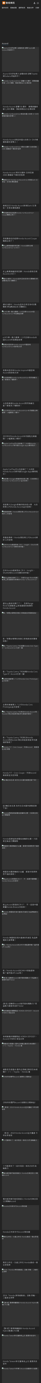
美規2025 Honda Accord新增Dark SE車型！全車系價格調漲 (19, 206)
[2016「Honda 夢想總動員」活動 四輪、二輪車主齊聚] (20, 1281)
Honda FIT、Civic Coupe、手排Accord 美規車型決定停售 (20, 774)
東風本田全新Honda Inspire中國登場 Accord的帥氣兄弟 (19, 371)
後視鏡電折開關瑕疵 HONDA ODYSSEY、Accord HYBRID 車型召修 (20, 1037)
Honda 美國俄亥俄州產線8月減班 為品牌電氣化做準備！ (20, 938)
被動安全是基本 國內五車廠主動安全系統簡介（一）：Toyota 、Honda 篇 (20, 1070)
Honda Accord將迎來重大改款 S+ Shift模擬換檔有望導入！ (20, 140)
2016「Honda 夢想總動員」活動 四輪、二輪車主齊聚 (20, 1296)
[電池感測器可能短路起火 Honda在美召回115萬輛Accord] (20, 1184)
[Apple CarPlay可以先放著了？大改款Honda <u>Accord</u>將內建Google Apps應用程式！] (20, 454)
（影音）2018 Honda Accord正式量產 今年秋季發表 (20, 1134)
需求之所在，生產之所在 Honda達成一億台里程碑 (20, 1263)
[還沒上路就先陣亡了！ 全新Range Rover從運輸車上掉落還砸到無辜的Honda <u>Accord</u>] (20, 589)
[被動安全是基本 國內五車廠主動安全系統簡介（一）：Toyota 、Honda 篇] (20, 1055)
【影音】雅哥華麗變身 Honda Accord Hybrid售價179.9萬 (19, 1329)
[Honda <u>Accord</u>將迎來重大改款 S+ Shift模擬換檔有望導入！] (20, 125)
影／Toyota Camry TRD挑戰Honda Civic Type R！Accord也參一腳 (20, 672)
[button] (37, 2)
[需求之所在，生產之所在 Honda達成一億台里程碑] (20, 1248)
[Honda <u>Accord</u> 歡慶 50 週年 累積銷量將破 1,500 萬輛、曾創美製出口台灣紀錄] (20, 92)
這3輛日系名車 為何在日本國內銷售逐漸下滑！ (20, 807)
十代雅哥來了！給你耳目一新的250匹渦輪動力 (20, 1167)
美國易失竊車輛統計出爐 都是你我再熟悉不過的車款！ (20, 873)
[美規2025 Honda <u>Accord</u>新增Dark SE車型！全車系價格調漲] (20, 191)
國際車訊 (22, 7)
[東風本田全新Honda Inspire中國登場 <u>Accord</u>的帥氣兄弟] (20, 356)
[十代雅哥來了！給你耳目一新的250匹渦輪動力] (20, 1151)
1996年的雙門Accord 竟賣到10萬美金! (19, 1102)
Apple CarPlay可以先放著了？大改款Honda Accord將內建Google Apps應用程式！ (20, 471)
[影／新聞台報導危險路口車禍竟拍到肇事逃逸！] (20, 624)
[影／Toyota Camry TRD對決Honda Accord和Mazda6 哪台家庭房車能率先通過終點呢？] (20, 723)
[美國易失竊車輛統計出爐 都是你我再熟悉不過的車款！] (20, 857)
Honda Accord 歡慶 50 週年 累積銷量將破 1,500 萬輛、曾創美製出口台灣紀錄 (20, 107)
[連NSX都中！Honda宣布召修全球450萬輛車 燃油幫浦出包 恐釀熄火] (20, 290)
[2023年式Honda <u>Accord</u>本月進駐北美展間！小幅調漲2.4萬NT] (20, 421)
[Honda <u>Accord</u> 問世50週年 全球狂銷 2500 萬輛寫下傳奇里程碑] (20, 158)
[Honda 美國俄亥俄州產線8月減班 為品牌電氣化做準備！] (20, 923)
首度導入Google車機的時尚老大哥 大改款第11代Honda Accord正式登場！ (20, 505)
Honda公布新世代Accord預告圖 (16, 1232)
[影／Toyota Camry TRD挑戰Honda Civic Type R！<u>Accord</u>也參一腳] (20, 657)
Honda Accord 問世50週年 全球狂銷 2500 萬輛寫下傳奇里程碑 (18, 173)
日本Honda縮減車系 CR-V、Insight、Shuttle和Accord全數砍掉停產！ (19, 571)
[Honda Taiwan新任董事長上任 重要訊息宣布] (20, 1347)
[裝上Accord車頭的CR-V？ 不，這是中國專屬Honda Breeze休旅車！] (20, 890)
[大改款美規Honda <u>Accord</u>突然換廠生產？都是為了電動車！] (20, 389)
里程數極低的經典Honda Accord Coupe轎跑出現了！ (20, 239)
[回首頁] (10, 2)
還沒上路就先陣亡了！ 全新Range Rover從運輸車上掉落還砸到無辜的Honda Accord (18, 605)
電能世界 (30, 7)
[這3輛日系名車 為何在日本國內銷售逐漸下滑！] (20, 791)
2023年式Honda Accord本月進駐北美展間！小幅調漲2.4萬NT (20, 437)
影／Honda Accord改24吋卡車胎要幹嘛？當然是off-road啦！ (19, 971)
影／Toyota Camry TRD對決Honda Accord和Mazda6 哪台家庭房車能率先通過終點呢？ (20, 739)
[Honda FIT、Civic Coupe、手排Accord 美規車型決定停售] (20, 758)
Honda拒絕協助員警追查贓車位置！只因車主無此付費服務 (20, 840)
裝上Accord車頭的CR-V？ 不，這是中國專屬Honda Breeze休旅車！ (20, 905)
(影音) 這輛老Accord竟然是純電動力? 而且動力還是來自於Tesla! (20, 1004)
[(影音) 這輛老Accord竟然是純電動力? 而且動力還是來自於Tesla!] (20, 989)
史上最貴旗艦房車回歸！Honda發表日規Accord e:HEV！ (20, 272)
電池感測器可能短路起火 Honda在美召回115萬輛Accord (20, 1200)
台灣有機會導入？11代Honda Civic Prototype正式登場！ (18, 705)
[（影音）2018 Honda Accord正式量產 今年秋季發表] (20, 1118)
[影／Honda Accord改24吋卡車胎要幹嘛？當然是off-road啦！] (20, 956)
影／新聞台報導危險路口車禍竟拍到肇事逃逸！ (20, 639)
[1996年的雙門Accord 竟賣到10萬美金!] (20, 1088)
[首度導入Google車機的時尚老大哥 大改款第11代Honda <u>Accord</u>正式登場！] (20, 490)
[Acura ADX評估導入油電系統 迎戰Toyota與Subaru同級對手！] (20, 59)
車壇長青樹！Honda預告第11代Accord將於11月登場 (20, 538)
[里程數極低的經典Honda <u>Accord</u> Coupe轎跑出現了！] (20, 224)
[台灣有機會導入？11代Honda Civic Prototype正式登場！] (20, 690)
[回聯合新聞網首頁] (3, 2)
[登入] (34, 3)
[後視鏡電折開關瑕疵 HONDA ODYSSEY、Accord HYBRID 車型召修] (20, 1022)
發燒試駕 (13, 7)
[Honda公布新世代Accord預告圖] (20, 1217)
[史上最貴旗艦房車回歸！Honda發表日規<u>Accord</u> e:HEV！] (20, 257)
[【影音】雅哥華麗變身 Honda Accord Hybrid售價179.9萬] (20, 1314)
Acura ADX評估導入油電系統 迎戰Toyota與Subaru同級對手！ (20, 75)
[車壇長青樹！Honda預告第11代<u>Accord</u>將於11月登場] (20, 523)
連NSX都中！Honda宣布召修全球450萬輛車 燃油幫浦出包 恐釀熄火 (19, 305)
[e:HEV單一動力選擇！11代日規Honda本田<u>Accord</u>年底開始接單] (20, 323)
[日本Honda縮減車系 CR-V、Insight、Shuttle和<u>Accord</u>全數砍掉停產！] (20, 556)
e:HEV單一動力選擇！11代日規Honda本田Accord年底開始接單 (20, 338)
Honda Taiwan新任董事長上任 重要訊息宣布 (20, 1362)
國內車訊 (5, 7)
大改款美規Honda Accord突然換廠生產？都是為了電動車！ (18, 404)
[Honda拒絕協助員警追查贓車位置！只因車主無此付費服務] (20, 824)
